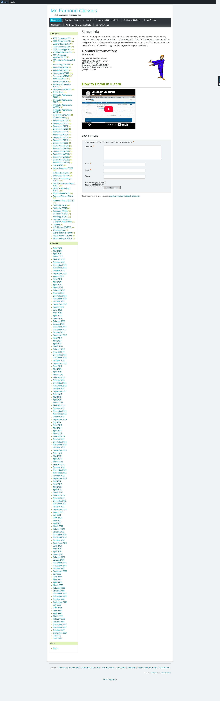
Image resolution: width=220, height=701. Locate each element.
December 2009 (59, 563)
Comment (89, 146)
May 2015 (57, 397)
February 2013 (59, 464)
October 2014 (58, 417)
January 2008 (58, 622)
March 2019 (58, 287)
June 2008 (57, 608)
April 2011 (57, 523)
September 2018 (60, 304)
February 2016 (59, 377)
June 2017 (57, 338)
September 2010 (60, 543)
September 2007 (60, 633)
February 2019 (59, 290)
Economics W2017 (61, 162)
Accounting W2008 (61, 73)
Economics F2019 (60, 143)
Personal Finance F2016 (63, 196)
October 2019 (58, 270)
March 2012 (58, 492)
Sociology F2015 (60, 205)
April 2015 (57, 400)
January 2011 (58, 532)
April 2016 (57, 372)
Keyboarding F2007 (61, 173)
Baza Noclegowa (166, 672)
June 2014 (57, 425)
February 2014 (59, 436)
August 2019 (58, 276)
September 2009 (60, 571)
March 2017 (58, 346)
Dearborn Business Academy (69, 668)
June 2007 (57, 638)
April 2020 (57, 254)
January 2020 (58, 262)
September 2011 (60, 509)
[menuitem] (4, 2)
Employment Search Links (91, 668)
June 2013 (57, 453)
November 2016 (59, 358)
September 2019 (60, 273)
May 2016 (57, 369)
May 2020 (57, 251)
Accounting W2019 (61, 76)
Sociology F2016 (60, 208)
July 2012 (57, 481)
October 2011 (58, 506)
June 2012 (57, 484)
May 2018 (57, 313)
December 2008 (59, 593)
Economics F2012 (60, 126)
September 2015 (60, 391)
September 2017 (60, 335)
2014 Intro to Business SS (64, 60)
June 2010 (57, 546)
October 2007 (58, 630)
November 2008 (59, 596)
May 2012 (57, 487)
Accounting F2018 (60, 67)
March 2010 (58, 554)
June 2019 (57, 279)
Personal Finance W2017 (63, 201)
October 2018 (58, 301)
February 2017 (59, 349)
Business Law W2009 (62, 89)
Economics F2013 (60, 129)
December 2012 (59, 470)
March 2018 (58, 318)
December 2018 (59, 296)
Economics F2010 (60, 120)
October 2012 (58, 476)
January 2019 (58, 293)
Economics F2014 (60, 132)
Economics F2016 (60, 137)
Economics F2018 (60, 140)
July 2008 (57, 605)
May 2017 (57, 341)
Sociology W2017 (60, 216)
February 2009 (59, 588)
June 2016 (57, 366)
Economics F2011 (60, 123)
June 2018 (57, 310)
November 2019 (59, 268)
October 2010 (58, 540)
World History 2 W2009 (62, 236)
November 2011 (59, 504)
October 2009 (58, 568)
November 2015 (59, 386)
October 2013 (58, 447)
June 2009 (57, 577)
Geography (131, 668)
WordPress (154, 672)
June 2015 (57, 394)
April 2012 (57, 490)
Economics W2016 (61, 160)
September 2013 (60, 450)
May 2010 (57, 549)
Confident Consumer (61, 115)
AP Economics (59, 79)
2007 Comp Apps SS (62, 38)
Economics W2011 (61, 146)
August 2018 (58, 307)
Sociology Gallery (108, 668)
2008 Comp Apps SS (62, 41)
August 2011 (58, 512)
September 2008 (60, 602)
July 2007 (57, 636)
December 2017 (59, 327)
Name (88, 164)
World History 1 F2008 (62, 233)
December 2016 (59, 355)
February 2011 (59, 529)
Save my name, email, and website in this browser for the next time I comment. (94, 184)
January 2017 (58, 352)
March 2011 (58, 526)
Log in (55, 648)
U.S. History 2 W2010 (62, 227)
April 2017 (57, 344)
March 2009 (58, 585)
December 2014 (59, 411)
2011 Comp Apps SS (61, 49)
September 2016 (60, 363)
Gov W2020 (58, 165)
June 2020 (57, 248)
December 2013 (59, 442)
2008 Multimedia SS (61, 44)
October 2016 (58, 360)
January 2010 (58, 560)
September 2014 (60, 419)
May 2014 (57, 428)
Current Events (59, 118)
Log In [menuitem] (12, 2)
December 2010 (59, 535)
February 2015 (59, 405)
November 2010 (59, 537)
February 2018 (59, 321)
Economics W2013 (61, 151)
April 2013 (57, 459)
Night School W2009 (61, 193)
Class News (58, 92)
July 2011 (57, 515)
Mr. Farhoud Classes (74, 10)
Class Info (53, 668)
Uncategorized (59, 230)
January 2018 (58, 324)
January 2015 (58, 408)
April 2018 (57, 315)
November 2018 (59, 299)
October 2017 (58, 332)
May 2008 (57, 610)
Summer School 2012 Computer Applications (62, 220)
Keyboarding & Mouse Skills (147, 668)
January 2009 (58, 591)
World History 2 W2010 (62, 238)
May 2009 (57, 579)
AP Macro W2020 (60, 81)
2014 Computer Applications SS (59, 56)
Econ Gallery (120, 668)
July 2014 (57, 422)
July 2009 (57, 574)
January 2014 (58, 439)
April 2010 (57, 551)
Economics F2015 (60, 134)
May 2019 (57, 282)
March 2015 (58, 403)
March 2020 (58, 256)
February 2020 (59, 259)
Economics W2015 (61, 157)
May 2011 (57, 520)
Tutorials (56, 224)
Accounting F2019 (60, 70)
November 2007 (59, 627)
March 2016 (58, 374)
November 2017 (59, 329)
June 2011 (57, 518)
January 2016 (58, 380)
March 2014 (58, 433)
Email (88, 170)
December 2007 (59, 624)
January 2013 (58, 467)
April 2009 (57, 582)
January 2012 (58, 498)
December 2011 (59, 501)
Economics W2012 (61, 148)
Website (88, 176)
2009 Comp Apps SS (62, 47)
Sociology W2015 (60, 211)
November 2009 (59, 565)
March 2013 (58, 461)
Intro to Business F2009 (63, 168)
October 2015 (58, 388)
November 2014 (59, 414)
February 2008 (59, 619)
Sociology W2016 (60, 214)
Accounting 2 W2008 (61, 65)
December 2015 (59, 383)
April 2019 (57, 285)
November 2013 (59, 445)
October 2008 (58, 599)
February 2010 (59, 557)
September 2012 (60, 478)
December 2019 (59, 265)
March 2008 (58, 616)
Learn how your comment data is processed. (124, 196)
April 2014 (57, 431)
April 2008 (57, 613)
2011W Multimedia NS (62, 52)
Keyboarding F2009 (61, 176)
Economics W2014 (61, 154)
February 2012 (59, 495)
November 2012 (59, 473)
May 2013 (57, 456)
